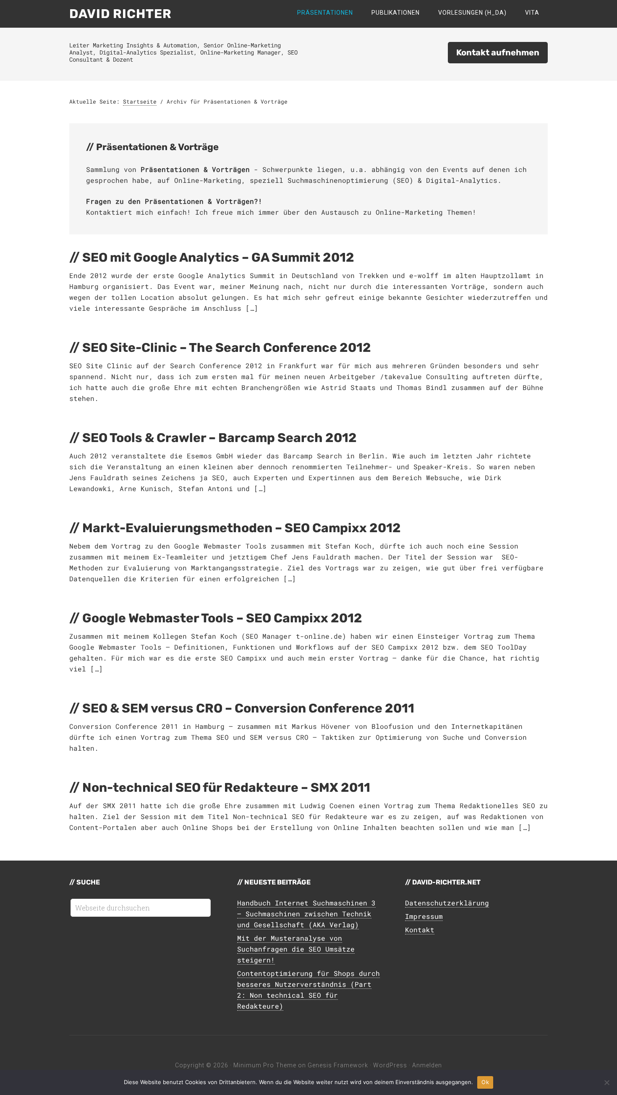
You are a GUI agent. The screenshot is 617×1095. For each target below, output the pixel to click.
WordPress (390, 1065)
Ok (485, 1082)
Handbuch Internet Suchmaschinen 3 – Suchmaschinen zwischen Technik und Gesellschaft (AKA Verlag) (306, 913)
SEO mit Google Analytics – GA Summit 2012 (218, 257)
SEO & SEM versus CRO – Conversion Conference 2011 (248, 708)
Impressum (424, 916)
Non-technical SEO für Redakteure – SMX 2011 (226, 787)
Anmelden (427, 1065)
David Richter (120, 13)
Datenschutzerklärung (447, 902)
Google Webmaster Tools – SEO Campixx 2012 (222, 618)
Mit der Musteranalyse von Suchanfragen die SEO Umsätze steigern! (296, 949)
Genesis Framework (338, 1065)
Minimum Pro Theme (264, 1065)
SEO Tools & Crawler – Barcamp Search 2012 (219, 437)
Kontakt (419, 929)
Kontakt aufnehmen (497, 52)
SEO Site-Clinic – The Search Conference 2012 (226, 347)
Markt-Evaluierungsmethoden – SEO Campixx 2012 (241, 528)
